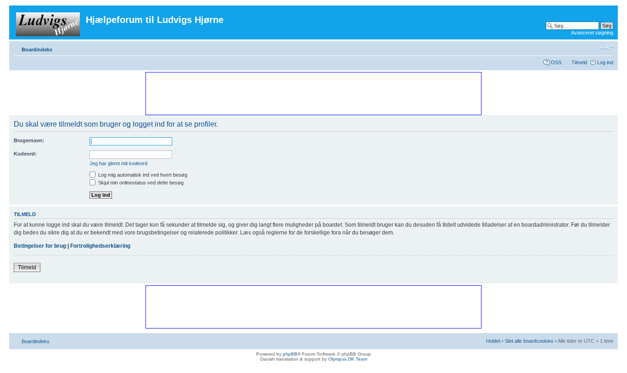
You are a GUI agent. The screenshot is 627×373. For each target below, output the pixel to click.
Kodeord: (25, 153)
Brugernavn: (29, 140)
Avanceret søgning (592, 32)
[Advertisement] (313, 93)
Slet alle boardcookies (529, 341)
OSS (556, 62)
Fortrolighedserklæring (100, 246)
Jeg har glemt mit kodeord (118, 163)
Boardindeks (37, 49)
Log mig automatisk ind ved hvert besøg (142, 175)
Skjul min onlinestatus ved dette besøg (140, 182)
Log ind (605, 62)
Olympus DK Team (347, 359)
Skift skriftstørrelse (606, 48)
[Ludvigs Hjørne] (48, 22)
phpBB (290, 353)
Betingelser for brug (40, 246)
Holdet (493, 341)
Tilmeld (579, 62)
